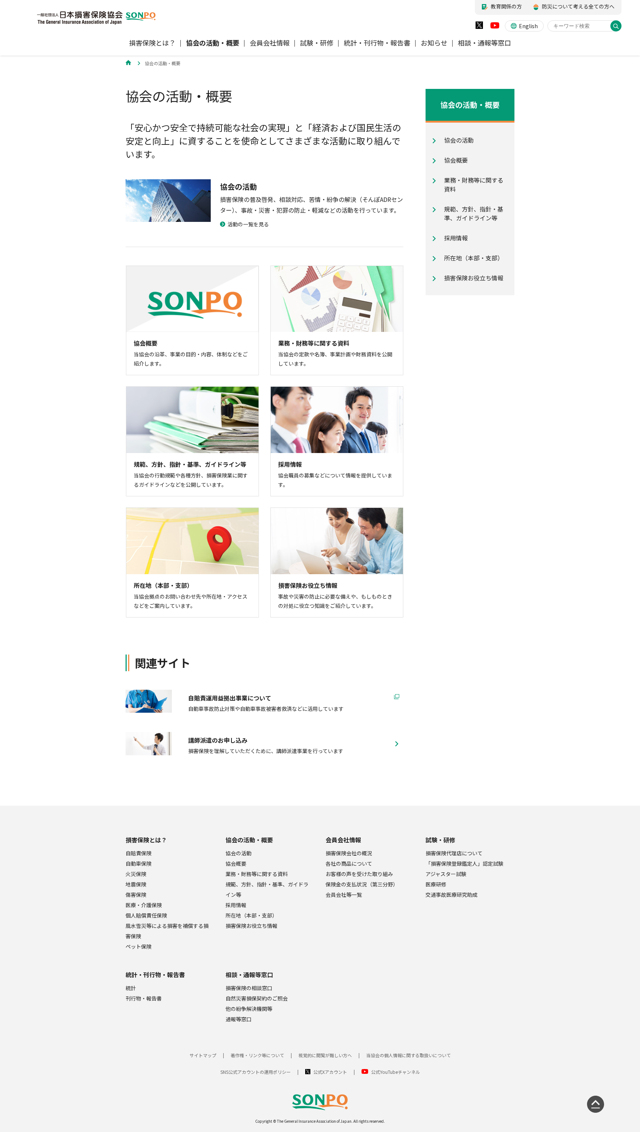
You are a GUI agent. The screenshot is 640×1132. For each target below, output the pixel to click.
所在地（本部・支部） (251, 915)
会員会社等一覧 (344, 894)
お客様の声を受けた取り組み (359, 874)
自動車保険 (138, 863)
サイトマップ (203, 1055)
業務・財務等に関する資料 (257, 874)
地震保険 (136, 884)
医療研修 (436, 884)
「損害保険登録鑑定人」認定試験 (464, 863)
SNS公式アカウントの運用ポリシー (255, 1072)
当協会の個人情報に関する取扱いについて (408, 1055)
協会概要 (236, 863)
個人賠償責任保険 (146, 915)
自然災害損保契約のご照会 (257, 998)
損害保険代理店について (454, 853)
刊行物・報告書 (144, 998)
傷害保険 (136, 894)
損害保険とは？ (146, 839)
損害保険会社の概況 (349, 853)
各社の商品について (349, 863)
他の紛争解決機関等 (249, 1008)
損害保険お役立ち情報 (251, 925)
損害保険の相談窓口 (249, 988)
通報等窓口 (238, 1019)
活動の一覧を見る (248, 224)
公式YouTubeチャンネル (395, 1072)
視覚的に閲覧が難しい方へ (325, 1055)
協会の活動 (238, 853)
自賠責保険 (138, 853)
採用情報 (236, 905)
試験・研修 (440, 839)
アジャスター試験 (446, 874)
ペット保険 (138, 946)
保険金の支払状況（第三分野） (362, 884)
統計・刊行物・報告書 (155, 974)
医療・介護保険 (144, 905)
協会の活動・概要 (249, 839)
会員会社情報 (343, 839)
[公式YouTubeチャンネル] (494, 27)
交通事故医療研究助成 (451, 894)
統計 (131, 988)
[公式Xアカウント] (479, 26)
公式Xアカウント (330, 1072)
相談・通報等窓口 (249, 974)
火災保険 (136, 874)
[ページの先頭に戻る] (595, 1104)
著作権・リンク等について (257, 1055)
